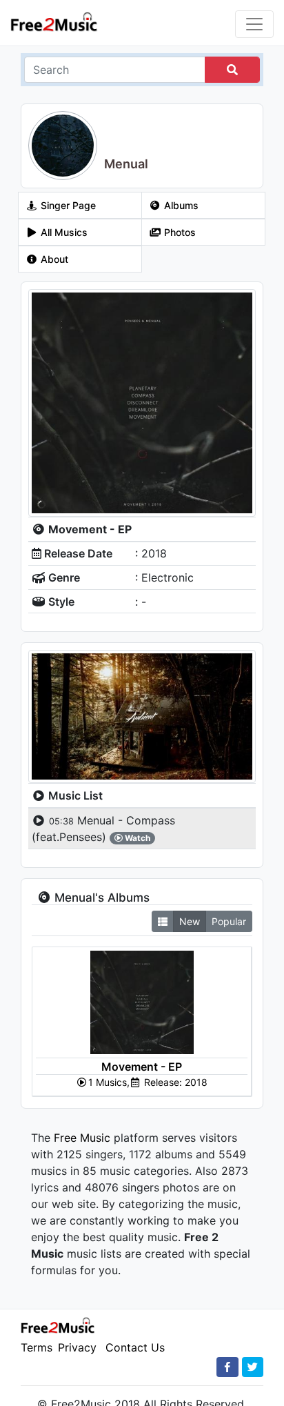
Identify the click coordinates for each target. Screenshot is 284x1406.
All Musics (63, 232)
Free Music (82, 1138)
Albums (180, 205)
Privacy (77, 1347)
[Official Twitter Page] (252, 1367)
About (53, 259)
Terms (36, 1347)
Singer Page (67, 205)
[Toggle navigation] (254, 24)
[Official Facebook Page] (227, 1367)
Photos (178, 232)
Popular (229, 921)
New (189, 921)
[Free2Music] (54, 21)
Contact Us (135, 1347)
